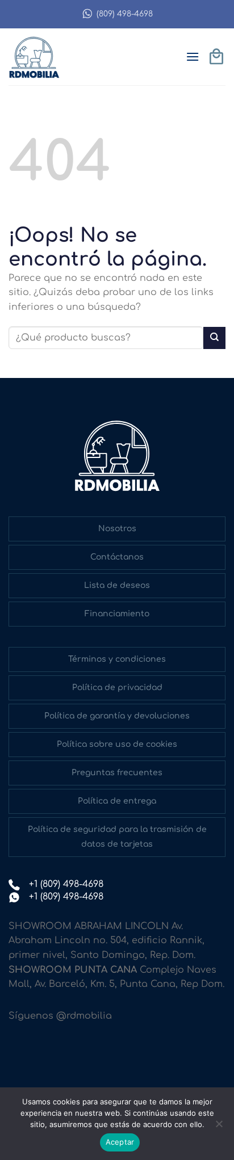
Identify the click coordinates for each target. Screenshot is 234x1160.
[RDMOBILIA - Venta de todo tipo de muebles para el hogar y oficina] (37, 56)
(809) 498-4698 (125, 14)
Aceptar (120, 1141)
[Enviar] (214, 338)
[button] (192, 56)
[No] (218, 1127)
